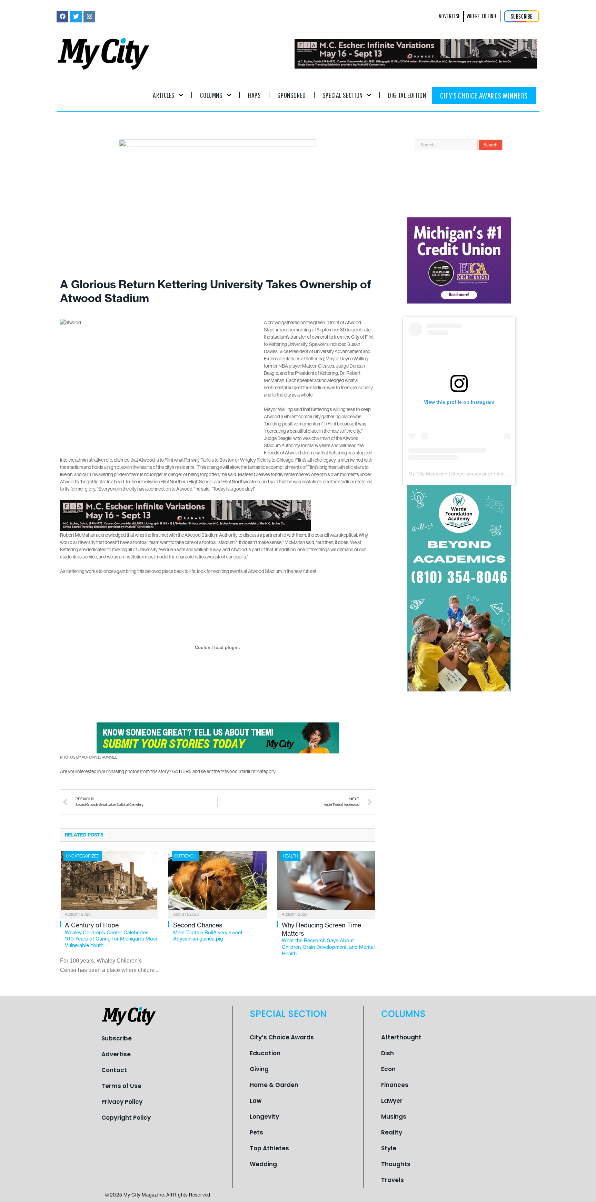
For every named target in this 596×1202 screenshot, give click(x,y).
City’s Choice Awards (282, 1037)
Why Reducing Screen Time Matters (328, 938)
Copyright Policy (126, 1117)
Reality (391, 1132)
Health (290, 856)
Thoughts (395, 1164)
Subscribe (116, 1038)
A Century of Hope (111, 934)
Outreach (185, 856)
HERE (185, 771)
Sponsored (291, 95)
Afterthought (401, 1037)
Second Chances (207, 931)
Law (255, 1101)
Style (388, 1148)
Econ (388, 1069)
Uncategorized (82, 856)
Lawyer (392, 1101)
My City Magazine (427, 473)
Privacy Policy (121, 1102)
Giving (259, 1069)
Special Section (342, 95)
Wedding (263, 1164)
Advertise (116, 1054)
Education (265, 1053)
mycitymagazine (472, 473)
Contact (114, 1070)
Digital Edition (407, 95)
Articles (164, 95)
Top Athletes (269, 1148)
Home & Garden (274, 1085)
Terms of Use (121, 1086)
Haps (254, 95)
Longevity (264, 1116)
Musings (393, 1116)
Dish (387, 1053)
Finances (394, 1085)
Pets (256, 1132)
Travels (392, 1180)
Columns (211, 95)
